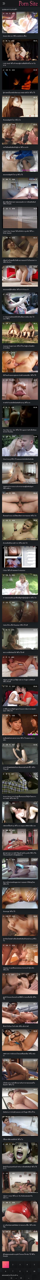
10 (34, 1271)
